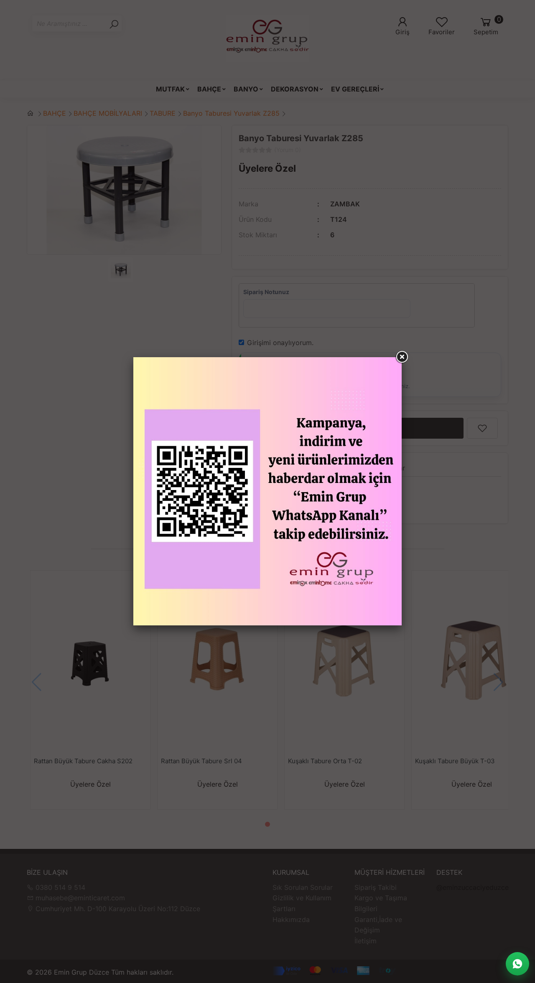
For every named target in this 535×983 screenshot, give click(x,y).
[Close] (401, 357)
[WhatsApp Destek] (517, 963)
